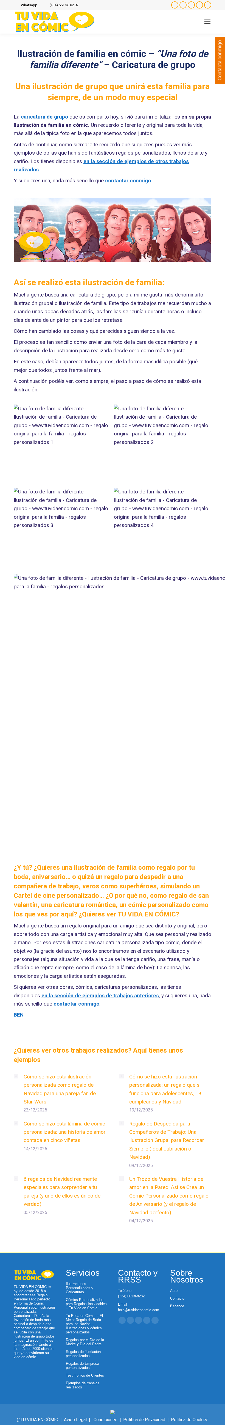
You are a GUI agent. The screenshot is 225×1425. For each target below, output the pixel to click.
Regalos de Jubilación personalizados (83, 1354)
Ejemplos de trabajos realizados (82, 1385)
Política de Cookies (190, 1419)
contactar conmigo (128, 180)
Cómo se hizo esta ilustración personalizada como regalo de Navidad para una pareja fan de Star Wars (60, 1089)
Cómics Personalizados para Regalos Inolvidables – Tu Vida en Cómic (86, 1304)
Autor (174, 1291)
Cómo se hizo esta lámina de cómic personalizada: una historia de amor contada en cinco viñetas (65, 1132)
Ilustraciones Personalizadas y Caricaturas (79, 1288)
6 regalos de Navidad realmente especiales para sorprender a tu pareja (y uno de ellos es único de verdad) (62, 1191)
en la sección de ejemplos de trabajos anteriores (100, 995)
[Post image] (16, 1076)
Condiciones (105, 1419)
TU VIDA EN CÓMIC (146, 914)
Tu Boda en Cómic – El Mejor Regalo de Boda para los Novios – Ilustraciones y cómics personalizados (84, 1324)
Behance (177, 1306)
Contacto (177, 1298)
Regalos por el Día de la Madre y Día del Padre (85, 1342)
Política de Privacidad (144, 1419)
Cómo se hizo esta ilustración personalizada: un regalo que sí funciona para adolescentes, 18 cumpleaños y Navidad (165, 1089)
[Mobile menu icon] (207, 22)
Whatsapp (29, 5)
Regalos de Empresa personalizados (82, 1365)
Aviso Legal (75, 1419)
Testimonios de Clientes (85, 1375)
